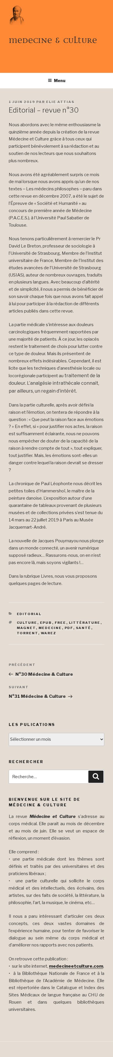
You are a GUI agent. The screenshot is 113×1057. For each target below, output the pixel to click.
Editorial (29, 614)
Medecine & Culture (53, 39)
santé (83, 628)
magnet (26, 628)
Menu (59, 80)
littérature (85, 623)
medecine (50, 628)
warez (49, 633)
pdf (69, 628)
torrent (27, 633)
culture (27, 623)
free (60, 623)
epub (46, 623)
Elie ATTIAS (60, 102)
